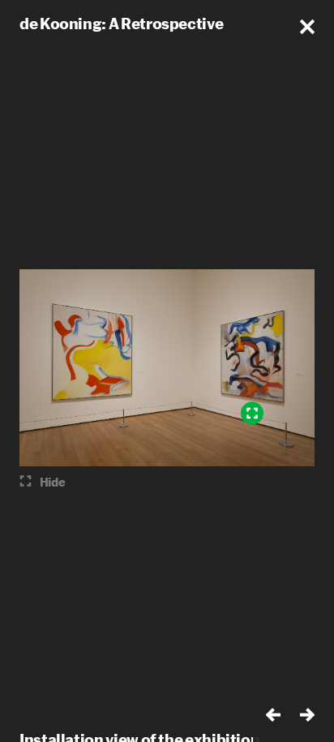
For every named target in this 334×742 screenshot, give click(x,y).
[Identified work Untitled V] (252, 412)
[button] (307, 26)
